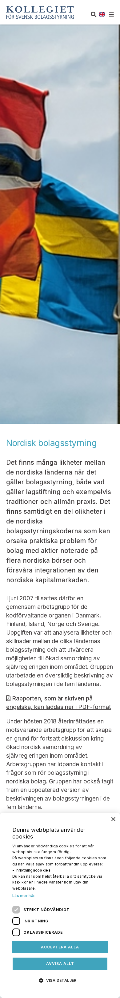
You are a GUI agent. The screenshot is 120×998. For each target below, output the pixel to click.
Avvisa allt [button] (60, 963)
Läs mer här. (24, 895)
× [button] (113, 819)
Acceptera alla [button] (60, 947)
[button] (60, 980)
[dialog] (60, 905)
